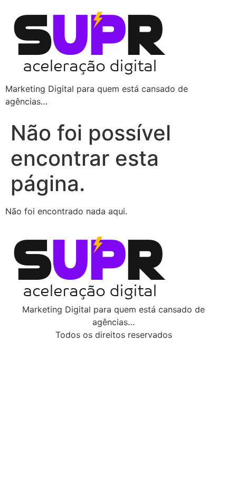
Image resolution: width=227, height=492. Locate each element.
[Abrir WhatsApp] (200, 465)
